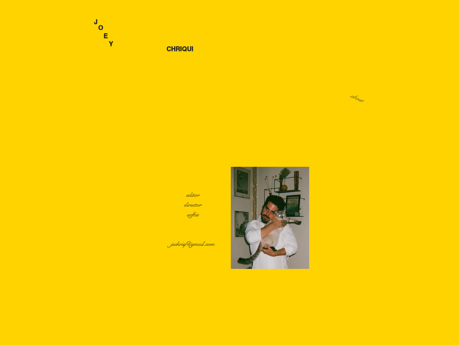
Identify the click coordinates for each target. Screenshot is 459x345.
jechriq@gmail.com (193, 244)
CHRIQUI (143, 49)
